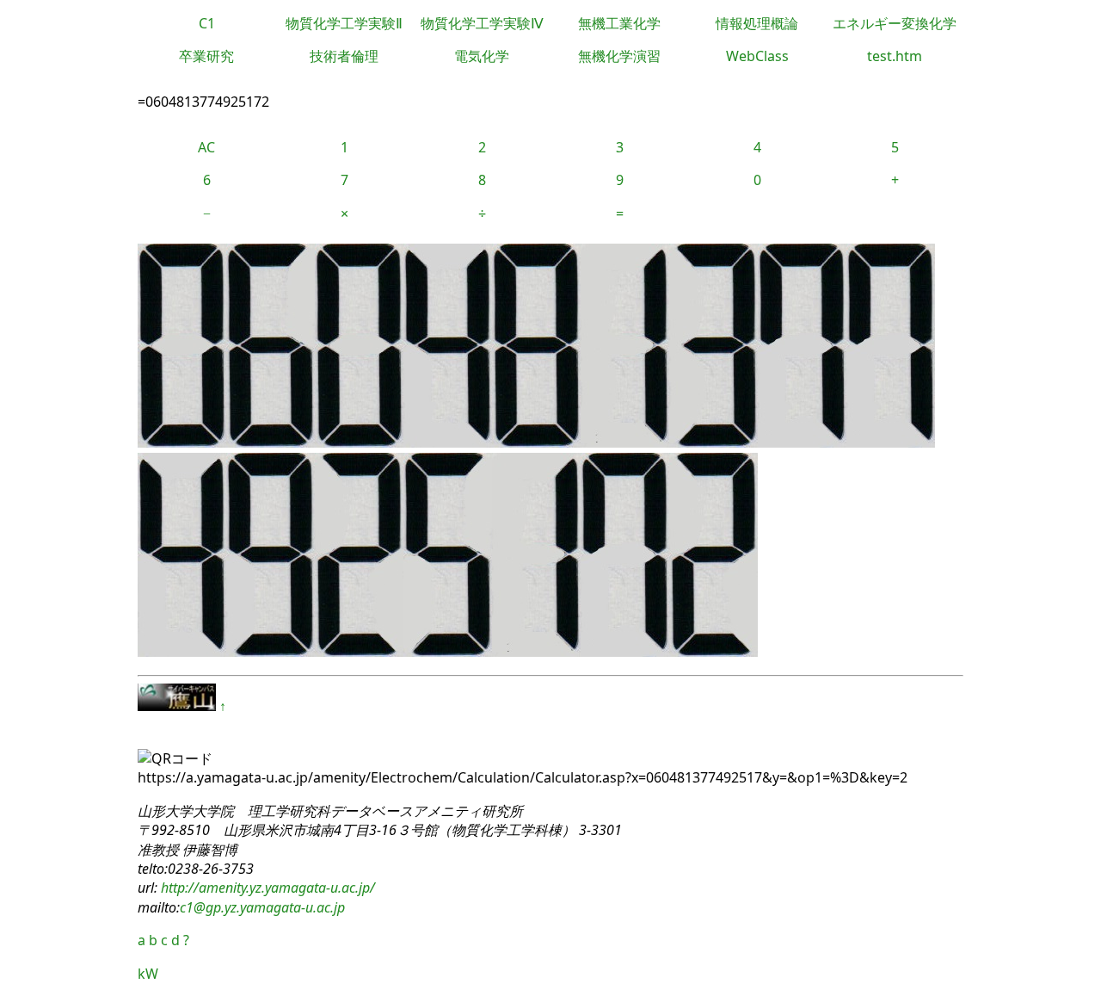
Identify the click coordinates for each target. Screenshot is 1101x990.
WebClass (757, 55)
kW (148, 973)
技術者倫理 (344, 55)
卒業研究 (206, 55)
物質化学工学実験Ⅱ (344, 23)
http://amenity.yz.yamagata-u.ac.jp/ (266, 887)
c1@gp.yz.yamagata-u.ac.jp (262, 907)
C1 (207, 23)
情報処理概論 (757, 23)
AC (206, 147)
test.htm (894, 55)
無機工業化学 (619, 23)
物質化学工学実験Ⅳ (482, 23)
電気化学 (481, 55)
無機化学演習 (619, 55)
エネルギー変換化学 (894, 23)
